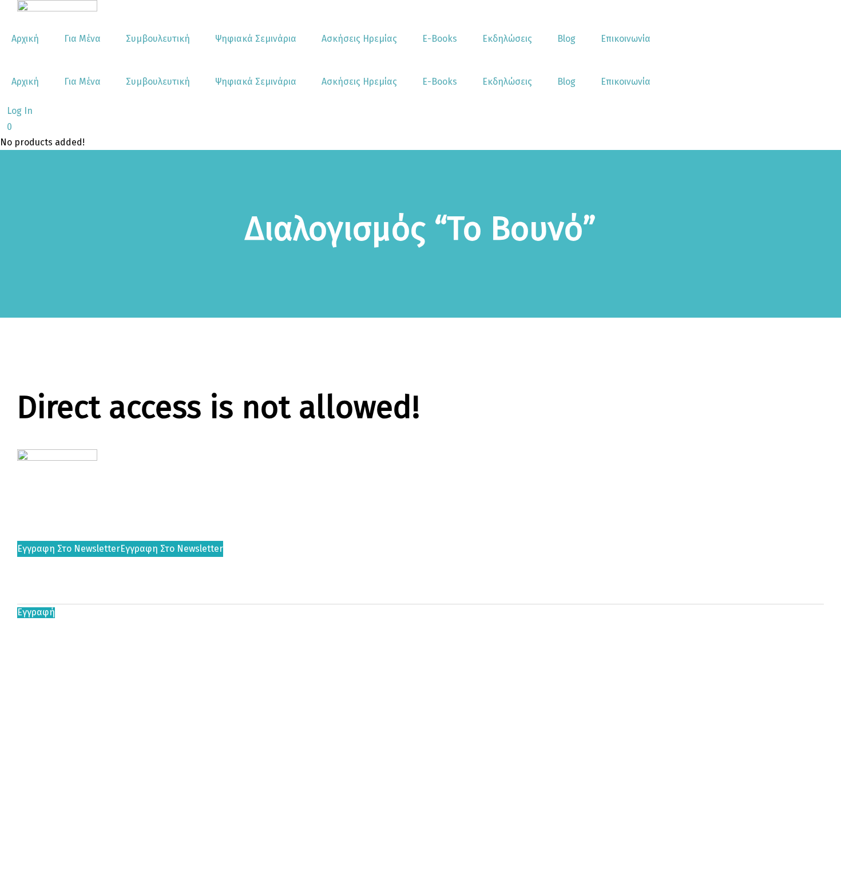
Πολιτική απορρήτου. (272, 627)
